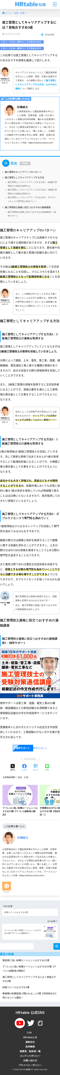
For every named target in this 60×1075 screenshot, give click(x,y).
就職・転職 (22, 777)
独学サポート (23, 748)
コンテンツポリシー (30, 1055)
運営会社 (30, 1042)
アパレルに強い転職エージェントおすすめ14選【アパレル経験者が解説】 (29, 968)
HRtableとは (30, 1037)
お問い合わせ (30, 1060)
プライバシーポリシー (30, 1065)
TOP (29, 1032)
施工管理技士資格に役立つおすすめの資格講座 (28, 207)
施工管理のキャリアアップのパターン (23, 172)
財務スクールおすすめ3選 (15, 987)
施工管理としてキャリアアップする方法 (24, 177)
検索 (56, 946)
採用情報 (30, 1046)
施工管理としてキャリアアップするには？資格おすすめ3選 (29, 979)
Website (6, 892)
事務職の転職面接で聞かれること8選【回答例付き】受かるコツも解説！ (29, 995)
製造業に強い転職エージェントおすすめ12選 (25, 960)
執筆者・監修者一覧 (30, 1051)
